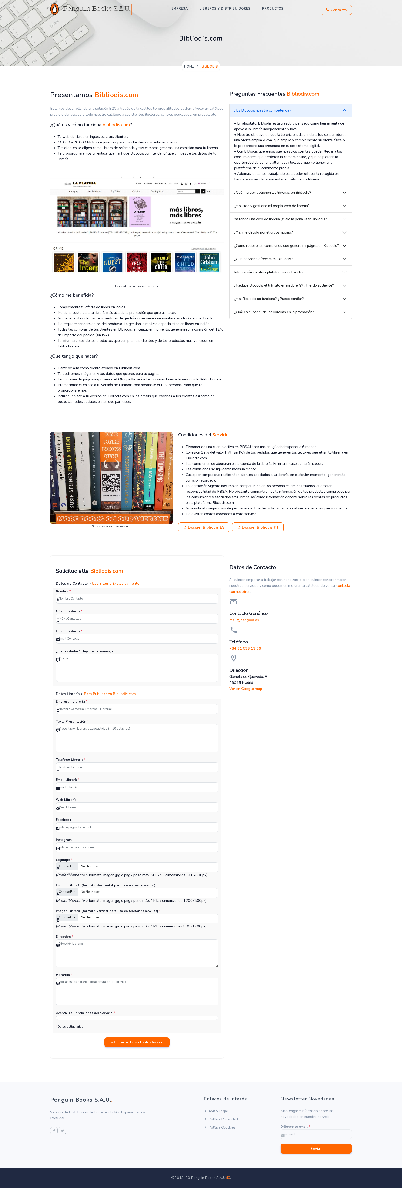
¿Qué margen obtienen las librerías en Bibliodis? (272, 192)
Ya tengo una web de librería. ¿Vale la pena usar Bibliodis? (280, 219)
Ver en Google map (245, 688)
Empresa (179, 9)
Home (189, 66)
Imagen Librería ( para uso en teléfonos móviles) (108, 911)
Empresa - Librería (71, 701)
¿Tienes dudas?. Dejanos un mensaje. (85, 651)
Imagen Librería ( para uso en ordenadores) (107, 885)
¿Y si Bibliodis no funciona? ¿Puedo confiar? (269, 298)
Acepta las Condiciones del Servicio (85, 1013)
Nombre (63, 591)
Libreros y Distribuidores (225, 9)
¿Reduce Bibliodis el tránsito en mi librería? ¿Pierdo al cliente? (284, 285)
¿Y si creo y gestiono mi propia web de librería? (272, 205)
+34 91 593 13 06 (245, 648)
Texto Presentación (72, 721)
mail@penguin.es (244, 620)
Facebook (63, 820)
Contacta (338, 10)
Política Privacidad (223, 1119)
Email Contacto (69, 631)
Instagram (64, 840)
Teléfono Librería (71, 759)
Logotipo (64, 860)
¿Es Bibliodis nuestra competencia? (262, 110)
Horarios (64, 975)
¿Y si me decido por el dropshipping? (263, 232)
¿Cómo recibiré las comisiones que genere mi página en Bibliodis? (286, 245)
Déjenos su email (295, 1126)
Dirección (64, 936)
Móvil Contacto (69, 611)
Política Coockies (222, 1127)
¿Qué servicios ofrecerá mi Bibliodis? (263, 258)
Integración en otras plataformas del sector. (269, 272)
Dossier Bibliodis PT (260, 527)
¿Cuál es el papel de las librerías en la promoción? (274, 312)
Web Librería (66, 800)
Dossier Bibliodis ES (206, 527)
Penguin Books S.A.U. (81, 1099)
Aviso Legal (218, 1111)
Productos (273, 9)
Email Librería (67, 779)
